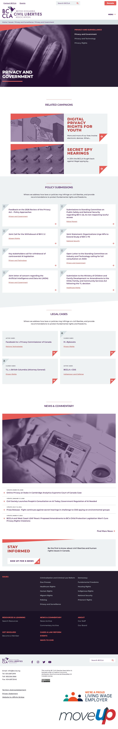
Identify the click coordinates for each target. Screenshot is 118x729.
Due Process (45, 582)
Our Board (82, 625)
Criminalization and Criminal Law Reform (57, 578)
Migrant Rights (14, 238)
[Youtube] (49, 662)
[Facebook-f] (32, 662)
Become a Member (10, 636)
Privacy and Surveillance (24, 22)
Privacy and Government (86, 34)
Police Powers (71, 221)
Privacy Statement (10, 694)
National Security (73, 241)
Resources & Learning (13, 617)
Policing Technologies (14, 346)
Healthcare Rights (73, 288)
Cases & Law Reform (50, 632)
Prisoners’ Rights (85, 600)
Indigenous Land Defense (74, 374)
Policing (43, 600)
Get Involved (9, 632)
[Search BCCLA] (65, 3)
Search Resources (10, 621)
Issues (11, 22)
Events (43, 636)
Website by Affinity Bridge (13, 697)
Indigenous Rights (85, 591)
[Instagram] (38, 662)
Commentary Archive (49, 625)
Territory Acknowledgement (14, 690)
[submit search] (77, 3)
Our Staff (82, 621)
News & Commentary (50, 617)
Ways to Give (47, 640)
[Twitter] (44, 662)
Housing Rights (84, 587)
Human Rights (46, 591)
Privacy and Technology (85, 38)
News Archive (46, 621)
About (81, 617)
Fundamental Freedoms (88, 582)
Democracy (82, 578)
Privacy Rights (81, 43)
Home (4, 22)
